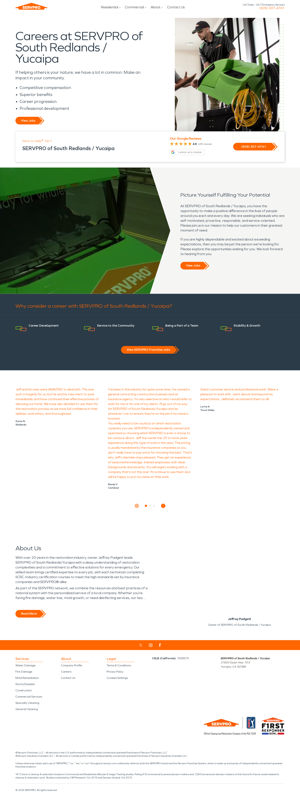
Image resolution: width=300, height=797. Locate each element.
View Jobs (28, 121)
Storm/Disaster (25, 684)
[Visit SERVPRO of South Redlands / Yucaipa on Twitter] (140, 645)
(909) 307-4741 (272, 8)
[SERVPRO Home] (31, 6)
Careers (66, 671)
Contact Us (176, 7)
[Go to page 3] (154, 506)
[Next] (163, 506)
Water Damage (25, 665)
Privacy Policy (115, 671)
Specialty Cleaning (27, 703)
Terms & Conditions (119, 665)
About (155, 7)
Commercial (134, 7)
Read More (29, 613)
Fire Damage (23, 671)
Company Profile (71, 665)
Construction (23, 690)
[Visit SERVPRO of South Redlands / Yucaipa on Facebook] (160, 645)
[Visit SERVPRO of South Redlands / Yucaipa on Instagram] (150, 645)
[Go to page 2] (150, 506)
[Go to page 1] (146, 506)
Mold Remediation (27, 678)
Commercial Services (28, 696)
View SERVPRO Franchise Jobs (148, 350)
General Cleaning (26, 709)
